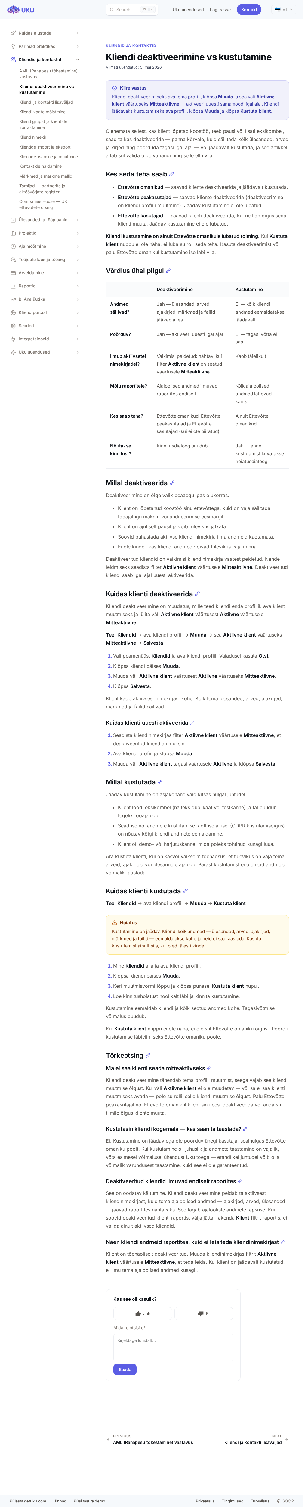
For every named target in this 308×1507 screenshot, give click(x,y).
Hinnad (59, 1501)
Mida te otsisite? (129, 1327)
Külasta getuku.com (28, 1501)
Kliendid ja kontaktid (131, 45)
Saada (125, 1369)
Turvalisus (260, 1501)
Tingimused (233, 1501)
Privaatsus (205, 1501)
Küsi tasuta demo (89, 1501)
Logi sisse (220, 9)
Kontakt (249, 9)
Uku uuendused (188, 9)
